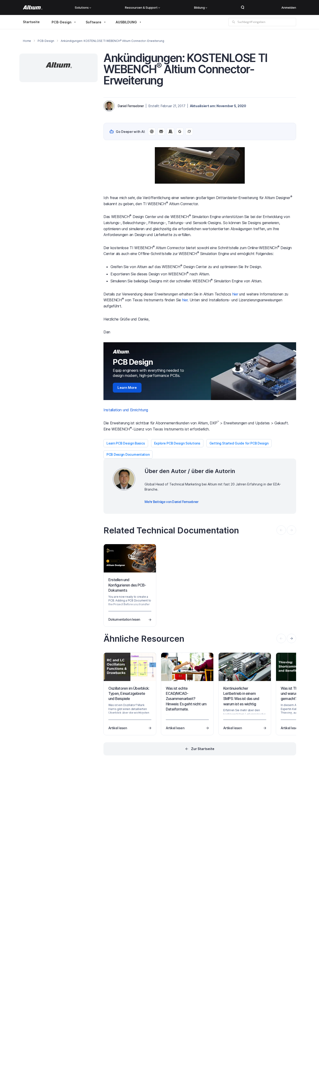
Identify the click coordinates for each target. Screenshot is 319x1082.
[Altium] (32, 7)
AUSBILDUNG (126, 22)
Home (27, 41)
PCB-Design (61, 22)
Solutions (82, 7)
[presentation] (291, 638)
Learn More (127, 387)
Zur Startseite (202, 749)
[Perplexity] (161, 131)
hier (235, 294)
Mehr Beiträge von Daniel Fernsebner (171, 502)
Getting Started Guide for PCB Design (239, 443)
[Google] (180, 131)
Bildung (199, 7)
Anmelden (288, 7)
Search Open (243, 7)
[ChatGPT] (152, 131)
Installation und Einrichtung (125, 410)
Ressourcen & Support (141, 7)
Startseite (31, 22)
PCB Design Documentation (127, 454)
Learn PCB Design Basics (125, 443)
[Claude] (170, 131)
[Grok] (189, 131)
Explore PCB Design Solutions (177, 443)
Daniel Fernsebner (131, 106)
